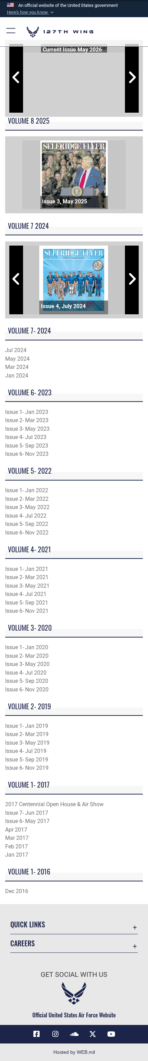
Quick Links (27, 924)
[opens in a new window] (55, 1034)
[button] (31, 12)
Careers (22, 943)
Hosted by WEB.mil (74, 1052)
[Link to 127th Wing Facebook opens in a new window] (36, 1034)
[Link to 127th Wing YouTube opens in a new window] (111, 1034)
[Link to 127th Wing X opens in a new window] (92, 1034)
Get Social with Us (74, 975)
